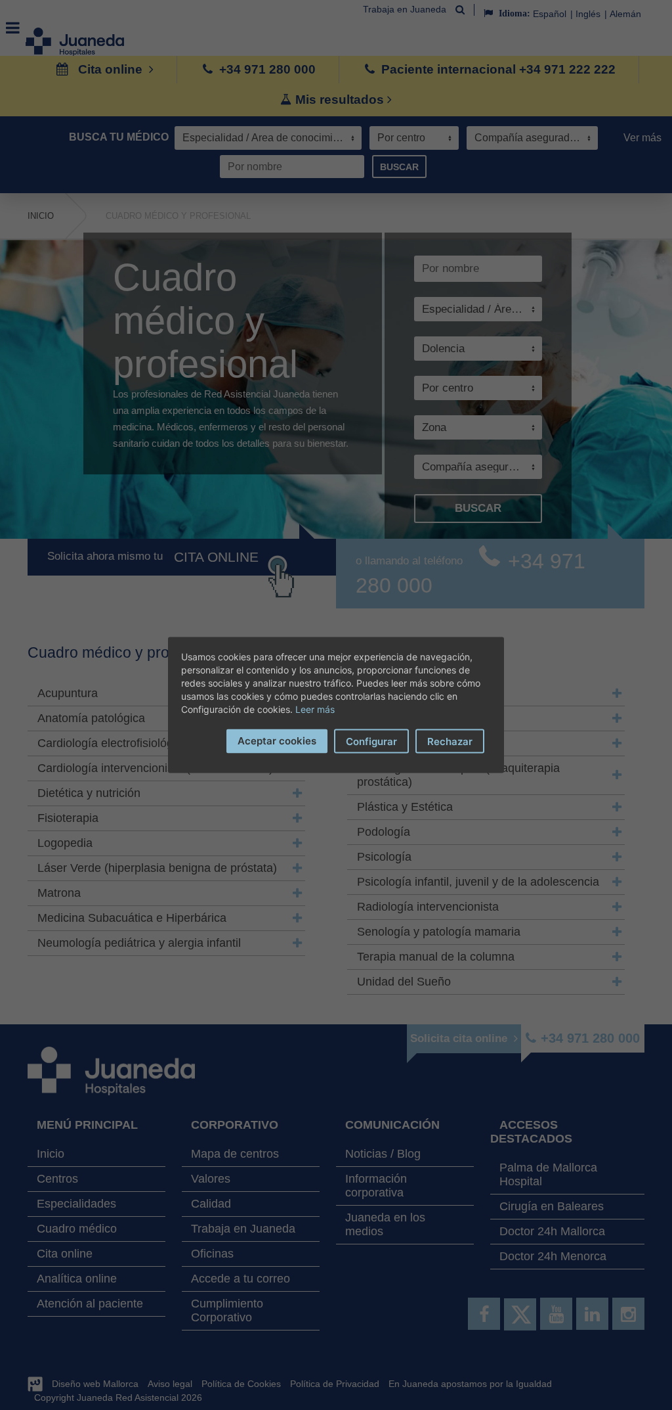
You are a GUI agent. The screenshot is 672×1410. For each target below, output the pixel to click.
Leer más (315, 709)
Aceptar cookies (277, 741)
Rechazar (449, 741)
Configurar (371, 741)
